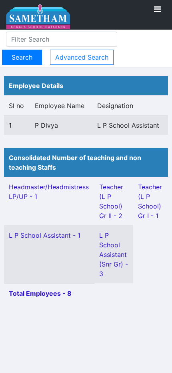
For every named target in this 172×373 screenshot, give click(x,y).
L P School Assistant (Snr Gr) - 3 (113, 254)
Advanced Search (81, 57)
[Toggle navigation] (157, 9)
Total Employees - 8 (40, 293)
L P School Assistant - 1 (44, 235)
